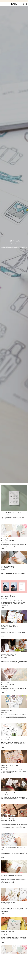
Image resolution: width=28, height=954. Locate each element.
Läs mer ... (3, 521)
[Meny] (1, 4)
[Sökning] (4, 4)
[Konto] (23, 4)
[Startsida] (14, 4)
